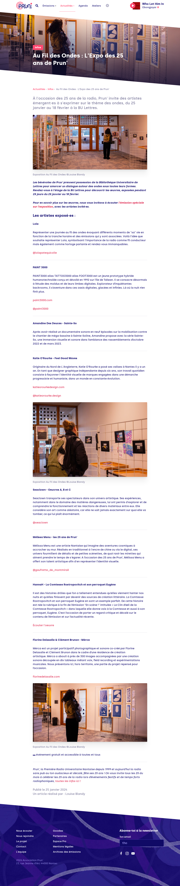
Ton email (125, 836)
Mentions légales (63, 846)
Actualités (66, 5)
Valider (154, 843)
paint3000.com (42, 300)
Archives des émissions (67, 851)
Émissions (48, 5)
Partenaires (60, 836)
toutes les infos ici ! (68, 781)
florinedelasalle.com (46, 676)
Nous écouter (24, 830)
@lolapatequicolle (45, 252)
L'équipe (21, 851)
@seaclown (40, 522)
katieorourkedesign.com (48, 387)
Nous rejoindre (25, 836)
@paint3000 (40, 308)
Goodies (58, 830)
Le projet (21, 841)
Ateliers (96, 5)
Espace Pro (59, 841)
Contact (21, 846)
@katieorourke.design (47, 395)
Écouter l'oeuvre (43, 625)
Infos (38, 47)
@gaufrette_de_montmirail (51, 570)
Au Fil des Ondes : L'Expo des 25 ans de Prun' (82, 89)
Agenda (83, 5)
